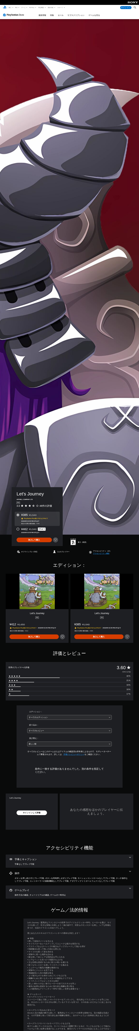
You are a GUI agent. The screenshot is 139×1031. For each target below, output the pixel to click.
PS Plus (31, 7)
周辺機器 (41, 7)
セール (61, 15)
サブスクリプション (76, 15)
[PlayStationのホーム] (4, 7)
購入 (10, 7)
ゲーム (23, 7)
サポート (60, 7)
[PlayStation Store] (14, 15)
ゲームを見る (94, 15)
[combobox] (69, 717)
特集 (52, 15)
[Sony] (133, 4)
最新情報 (50, 7)
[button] (101, 553)
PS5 (16, 7)
